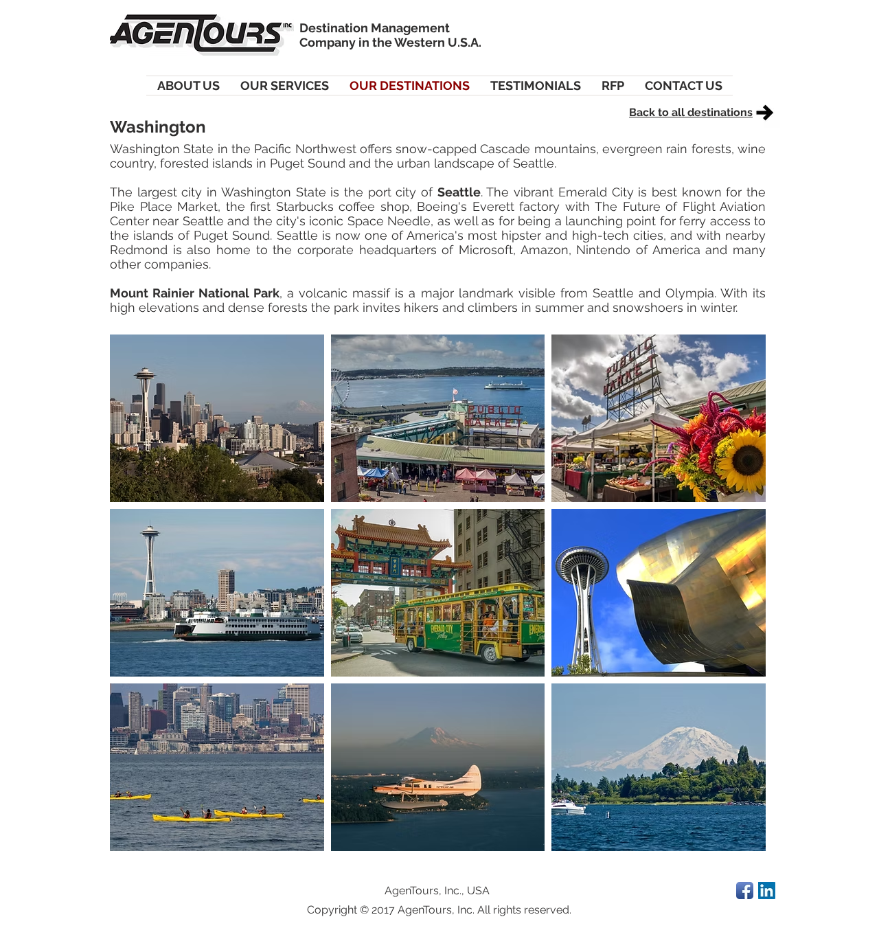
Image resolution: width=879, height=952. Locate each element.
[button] (217, 418)
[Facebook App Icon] (744, 890)
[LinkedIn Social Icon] (766, 890)
